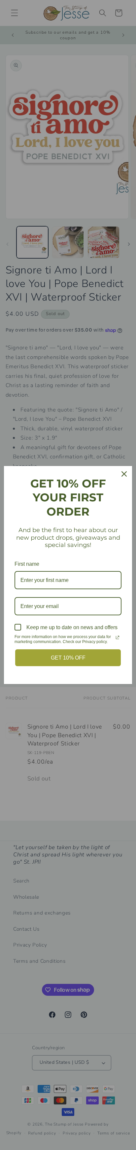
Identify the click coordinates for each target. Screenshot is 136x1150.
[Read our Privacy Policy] (117, 637)
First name (27, 564)
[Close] (124, 474)
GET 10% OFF (68, 658)
